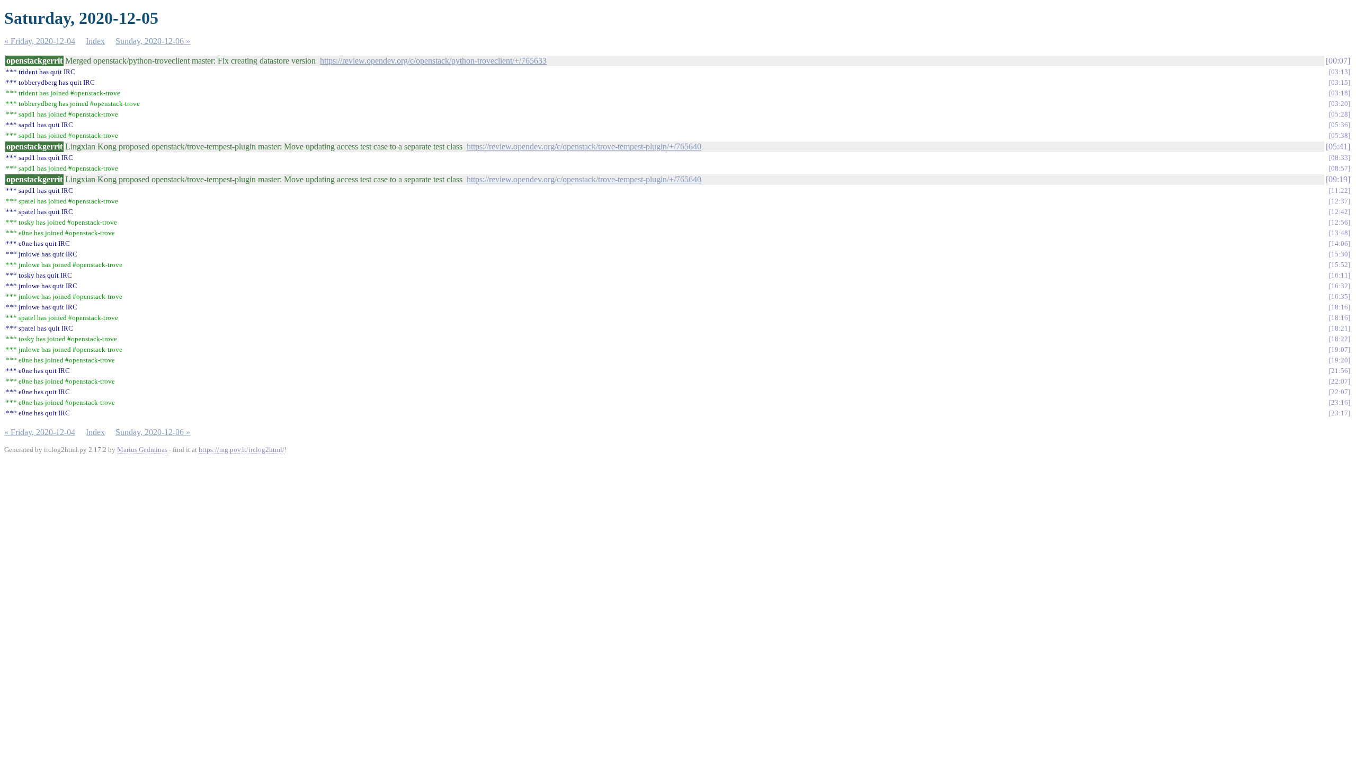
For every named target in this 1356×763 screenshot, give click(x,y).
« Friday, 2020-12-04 (39, 41)
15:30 (1339, 254)
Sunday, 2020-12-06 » (152, 41)
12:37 (1339, 201)
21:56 (1339, 371)
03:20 (1339, 104)
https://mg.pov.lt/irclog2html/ (241, 450)
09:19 (1338, 179)
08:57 (1339, 168)
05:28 (1339, 114)
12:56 (1339, 222)
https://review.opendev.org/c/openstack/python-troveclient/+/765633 (433, 60)
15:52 (1339, 265)
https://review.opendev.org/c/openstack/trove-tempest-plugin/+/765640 (584, 146)
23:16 (1339, 402)
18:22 (1339, 339)
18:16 (1339, 307)
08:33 (1339, 158)
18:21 (1339, 328)
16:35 (1339, 296)
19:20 (1339, 360)
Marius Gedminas (142, 450)
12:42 (1339, 212)
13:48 (1339, 233)
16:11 (1339, 275)
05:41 (1338, 146)
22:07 (1339, 381)
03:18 (1339, 93)
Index (95, 41)
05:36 (1339, 125)
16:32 (1339, 286)
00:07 (1338, 60)
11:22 (1339, 190)
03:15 (1339, 82)
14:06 (1339, 243)
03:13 (1339, 72)
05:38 (1339, 135)
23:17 (1339, 413)
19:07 (1339, 349)
